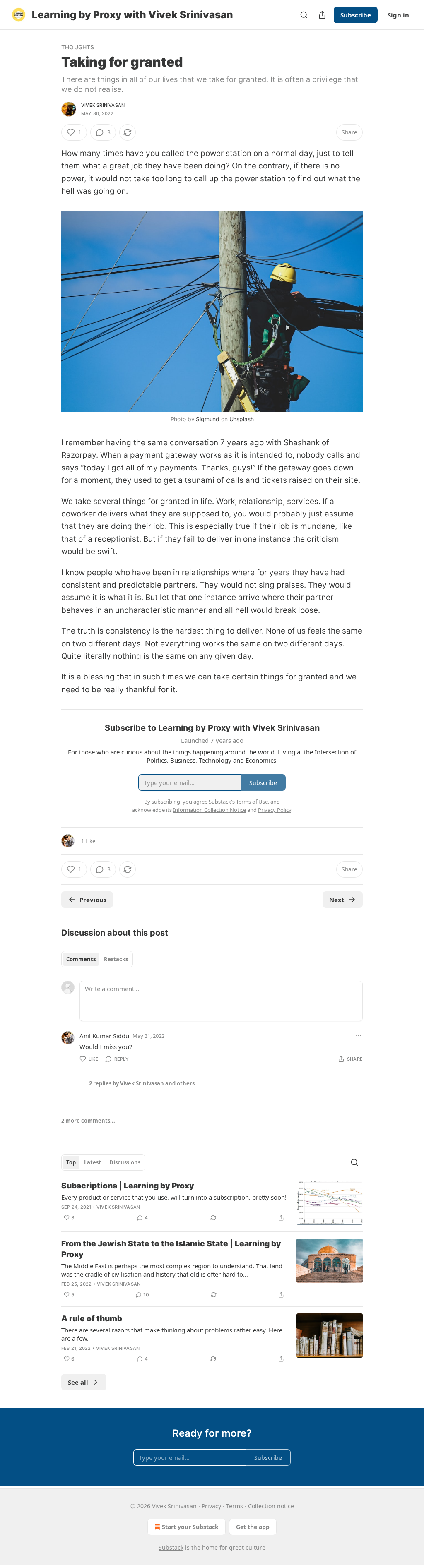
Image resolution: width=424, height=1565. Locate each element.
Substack (171, 1547)
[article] (212, 1202)
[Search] (304, 15)
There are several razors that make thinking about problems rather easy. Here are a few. (171, 1334)
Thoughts (77, 46)
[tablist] (97, 959)
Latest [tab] (92, 1162)
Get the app (253, 1527)
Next (336, 899)
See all (78, 1382)
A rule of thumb (91, 1318)
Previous (93, 899)
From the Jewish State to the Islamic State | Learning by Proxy (171, 1249)
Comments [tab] (81, 959)
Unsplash (241, 418)
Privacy (211, 1506)
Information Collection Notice (209, 810)
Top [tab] (71, 1162)
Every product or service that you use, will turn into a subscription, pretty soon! (174, 1197)
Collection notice (271, 1506)
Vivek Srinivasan (103, 105)
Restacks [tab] (116, 959)
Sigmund (207, 418)
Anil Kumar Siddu (104, 1036)
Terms (234, 1506)
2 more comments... (88, 1120)
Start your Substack (190, 1527)
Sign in (398, 15)
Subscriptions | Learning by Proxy (127, 1186)
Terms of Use (252, 801)
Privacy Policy (274, 810)
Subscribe (355, 15)
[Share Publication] (322, 15)
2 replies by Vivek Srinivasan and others (142, 1083)
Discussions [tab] (124, 1162)
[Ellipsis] (358, 1035)
